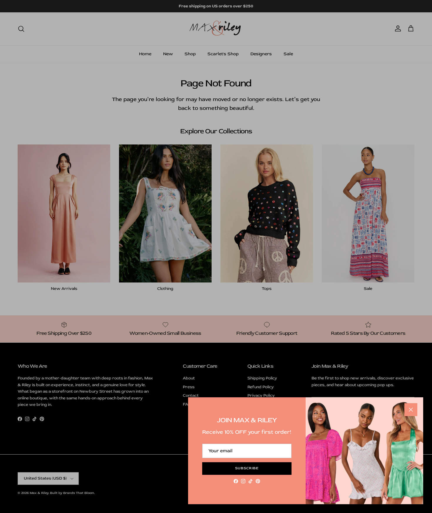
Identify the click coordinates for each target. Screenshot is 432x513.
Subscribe (247, 468)
